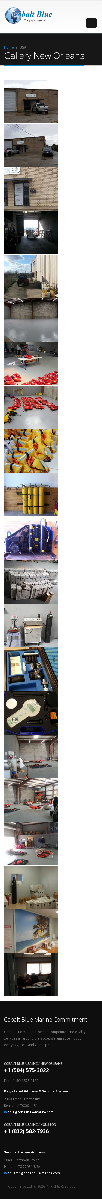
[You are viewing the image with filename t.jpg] (31, 713)
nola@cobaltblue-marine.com (31, 1112)
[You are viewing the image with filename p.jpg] (31, 625)
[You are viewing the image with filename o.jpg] (31, 582)
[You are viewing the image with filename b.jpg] (31, 145)
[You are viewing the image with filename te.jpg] (31, 931)
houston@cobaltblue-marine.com (34, 1173)
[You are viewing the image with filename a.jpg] (31, 101)
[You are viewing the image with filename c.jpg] (31, 189)
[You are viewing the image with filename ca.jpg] (31, 232)
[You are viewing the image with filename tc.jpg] (31, 843)
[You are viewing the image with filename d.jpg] (31, 320)
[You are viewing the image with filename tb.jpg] (31, 800)
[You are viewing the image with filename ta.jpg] (31, 756)
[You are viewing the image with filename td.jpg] (31, 887)
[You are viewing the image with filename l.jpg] (31, 494)
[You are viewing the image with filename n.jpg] (31, 538)
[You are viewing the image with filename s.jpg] (31, 669)
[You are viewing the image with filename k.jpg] (31, 451)
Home (9, 47)
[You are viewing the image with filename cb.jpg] (31, 276)
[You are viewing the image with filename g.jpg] (31, 363)
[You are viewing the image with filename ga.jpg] (31, 407)
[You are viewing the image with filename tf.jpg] (31, 974)
